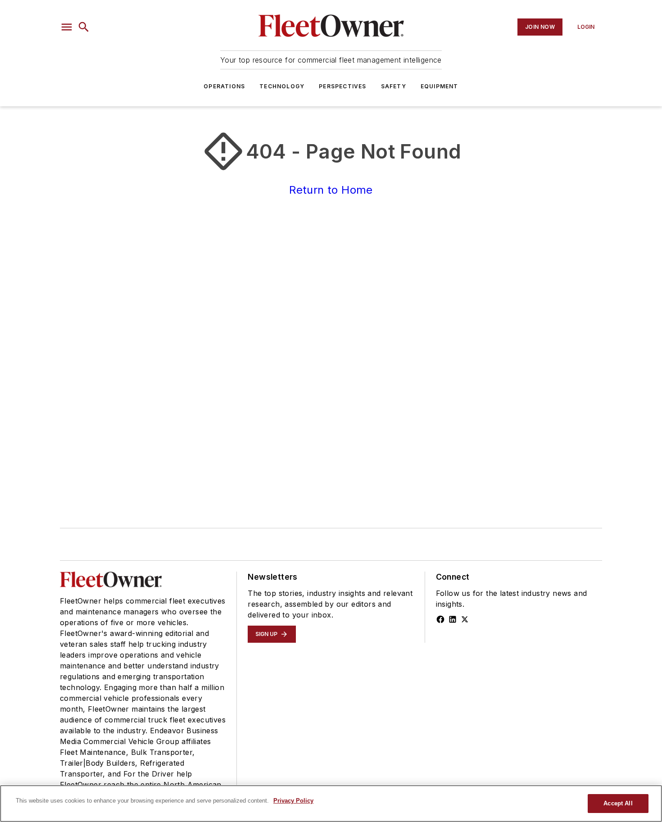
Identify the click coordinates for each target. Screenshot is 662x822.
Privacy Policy (293, 800)
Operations (224, 86)
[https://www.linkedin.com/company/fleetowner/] (452, 619)
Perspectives (342, 86)
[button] (66, 27)
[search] (84, 27)
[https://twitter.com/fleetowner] (464, 619)
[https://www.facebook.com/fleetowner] (440, 619)
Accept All (617, 803)
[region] (331, 803)
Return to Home (331, 189)
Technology (281, 86)
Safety (393, 86)
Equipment (439, 86)
